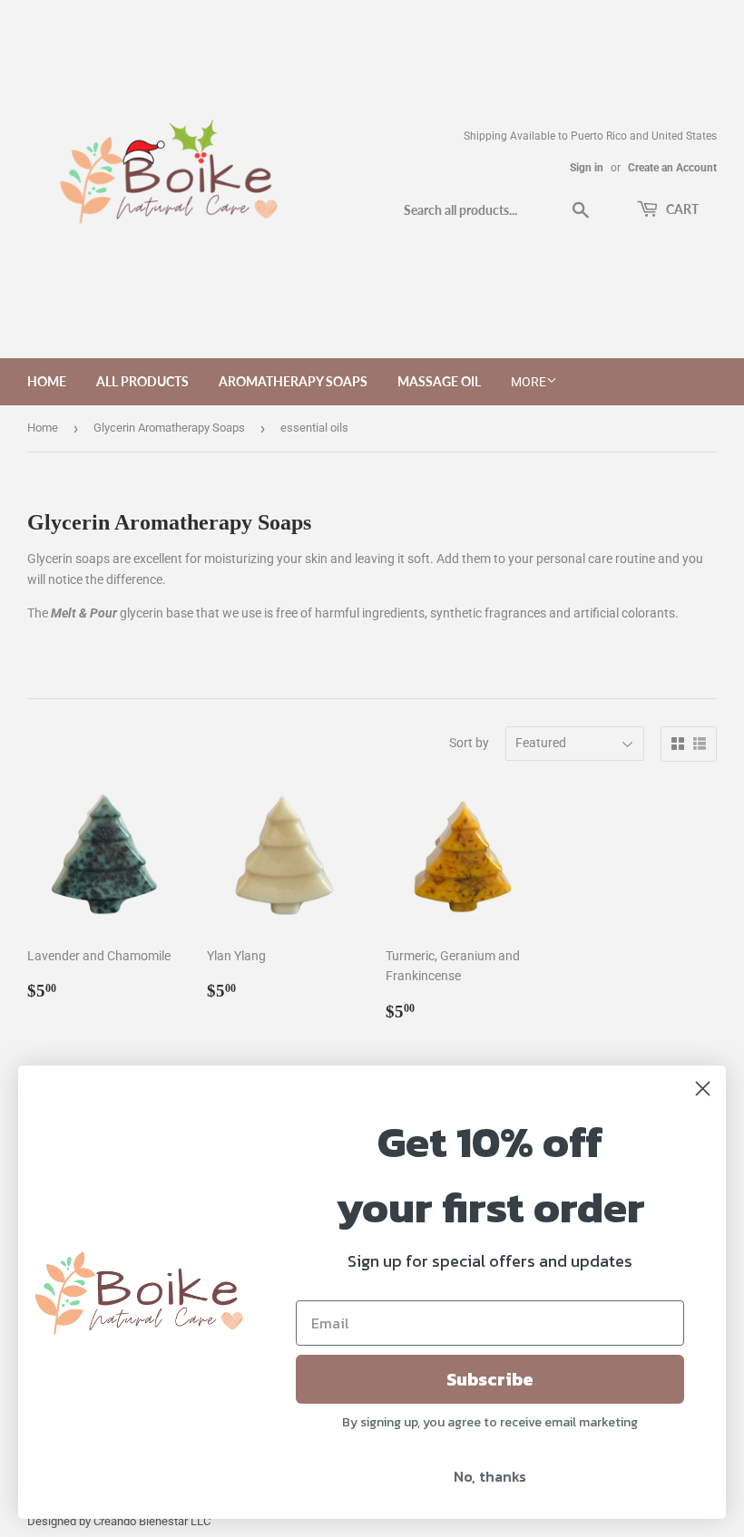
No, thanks (490, 1476)
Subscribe (490, 1379)
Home (46, 381)
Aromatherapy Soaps (293, 381)
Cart (681, 209)
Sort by (469, 742)
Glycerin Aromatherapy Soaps (169, 427)
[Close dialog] (703, 1088)
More (528, 382)
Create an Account (672, 167)
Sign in (586, 167)
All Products (142, 381)
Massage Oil (439, 381)
